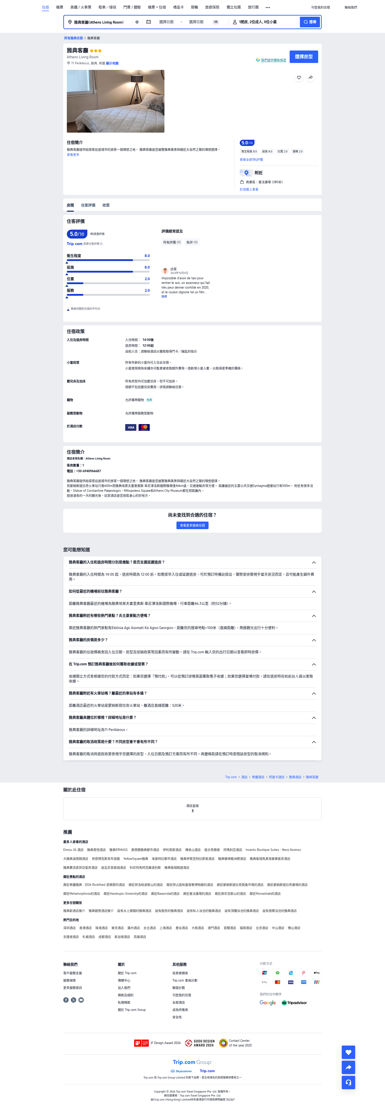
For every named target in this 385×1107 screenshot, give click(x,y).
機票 (59, 7)
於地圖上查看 (249, 189)
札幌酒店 (88, 937)
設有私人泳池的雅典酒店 (204, 911)
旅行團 (253, 7)
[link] (321, 7)
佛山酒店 (294, 928)
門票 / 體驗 (132, 7)
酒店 (244, 777)
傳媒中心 (124, 980)
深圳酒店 (69, 928)
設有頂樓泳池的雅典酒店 (242, 911)
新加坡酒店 (122, 937)
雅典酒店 (295, 777)
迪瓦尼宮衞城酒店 (113, 867)
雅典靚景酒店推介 (101, 911)
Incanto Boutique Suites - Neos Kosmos (273, 850)
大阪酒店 (198, 928)
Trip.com (231, 777)
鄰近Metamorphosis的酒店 (81, 893)
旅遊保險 (212, 7)
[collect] (348, 1052)
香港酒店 (85, 928)
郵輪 (194, 7)
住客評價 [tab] (88, 205)
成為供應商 (180, 1010)
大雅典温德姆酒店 (75, 858)
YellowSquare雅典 (135, 858)
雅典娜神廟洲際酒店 (232, 858)
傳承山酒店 (193, 850)
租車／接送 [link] (107, 7)
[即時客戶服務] (348, 1082)
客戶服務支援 (72, 973)
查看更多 (73, 154)
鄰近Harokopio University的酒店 (125, 893)
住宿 (45, 7)
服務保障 (69, 980)
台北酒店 (149, 928)
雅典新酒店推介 (74, 911)
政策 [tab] (106, 205)
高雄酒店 (140, 937)
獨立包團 (234, 7)
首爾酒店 (230, 928)
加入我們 (124, 988)
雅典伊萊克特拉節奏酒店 (197, 858)
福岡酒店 (246, 928)
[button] (268, 7)
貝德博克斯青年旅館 (106, 858)
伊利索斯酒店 (172, 850)
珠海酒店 (101, 928)
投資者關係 (180, 973)
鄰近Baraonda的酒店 (165, 893)
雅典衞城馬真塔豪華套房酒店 (270, 858)
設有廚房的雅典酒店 (169, 911)
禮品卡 (178, 7)
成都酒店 (104, 937)
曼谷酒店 (182, 928)
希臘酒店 (258, 777)
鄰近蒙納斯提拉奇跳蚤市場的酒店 (240, 884)
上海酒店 (166, 928)
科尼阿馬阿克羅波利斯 (145, 867)
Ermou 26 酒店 (73, 850)
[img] (115, 101)
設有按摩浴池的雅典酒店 (279, 911)
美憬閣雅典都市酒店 (145, 850)
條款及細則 (125, 995)
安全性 (177, 1017)
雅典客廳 (77, 50)
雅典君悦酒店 (96, 850)
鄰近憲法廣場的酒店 (197, 893)
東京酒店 (117, 928)
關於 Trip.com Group (132, 1010)
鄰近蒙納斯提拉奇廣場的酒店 (287, 884)
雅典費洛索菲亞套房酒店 (80, 867)
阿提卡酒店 (277, 777)
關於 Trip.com (127, 973)
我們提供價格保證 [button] (273, 60)
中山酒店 (278, 928)
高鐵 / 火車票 (80, 7)
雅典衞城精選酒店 (176, 867)
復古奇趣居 (212, 850)
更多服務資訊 (72, 988)
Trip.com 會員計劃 (184, 980)
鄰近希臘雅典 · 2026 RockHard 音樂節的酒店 (94, 884)
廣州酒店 (133, 928)
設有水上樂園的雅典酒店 (134, 911)
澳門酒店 (214, 928)
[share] (348, 1067)
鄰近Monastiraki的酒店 (265, 893)
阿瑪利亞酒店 (232, 850)
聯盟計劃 (178, 988)
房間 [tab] (70, 205)
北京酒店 (262, 928)
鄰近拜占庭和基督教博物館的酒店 (189, 884)
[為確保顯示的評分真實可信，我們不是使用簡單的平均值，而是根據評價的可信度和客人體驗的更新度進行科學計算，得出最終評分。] (101, 244)
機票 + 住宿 (157, 7)
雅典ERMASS (118, 850)
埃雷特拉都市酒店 (164, 858)
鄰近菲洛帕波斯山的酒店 (146, 884)
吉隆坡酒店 (71, 937)
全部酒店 (178, 1002)
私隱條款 (124, 1002)
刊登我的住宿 (181, 995)
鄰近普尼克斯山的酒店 (230, 893)
